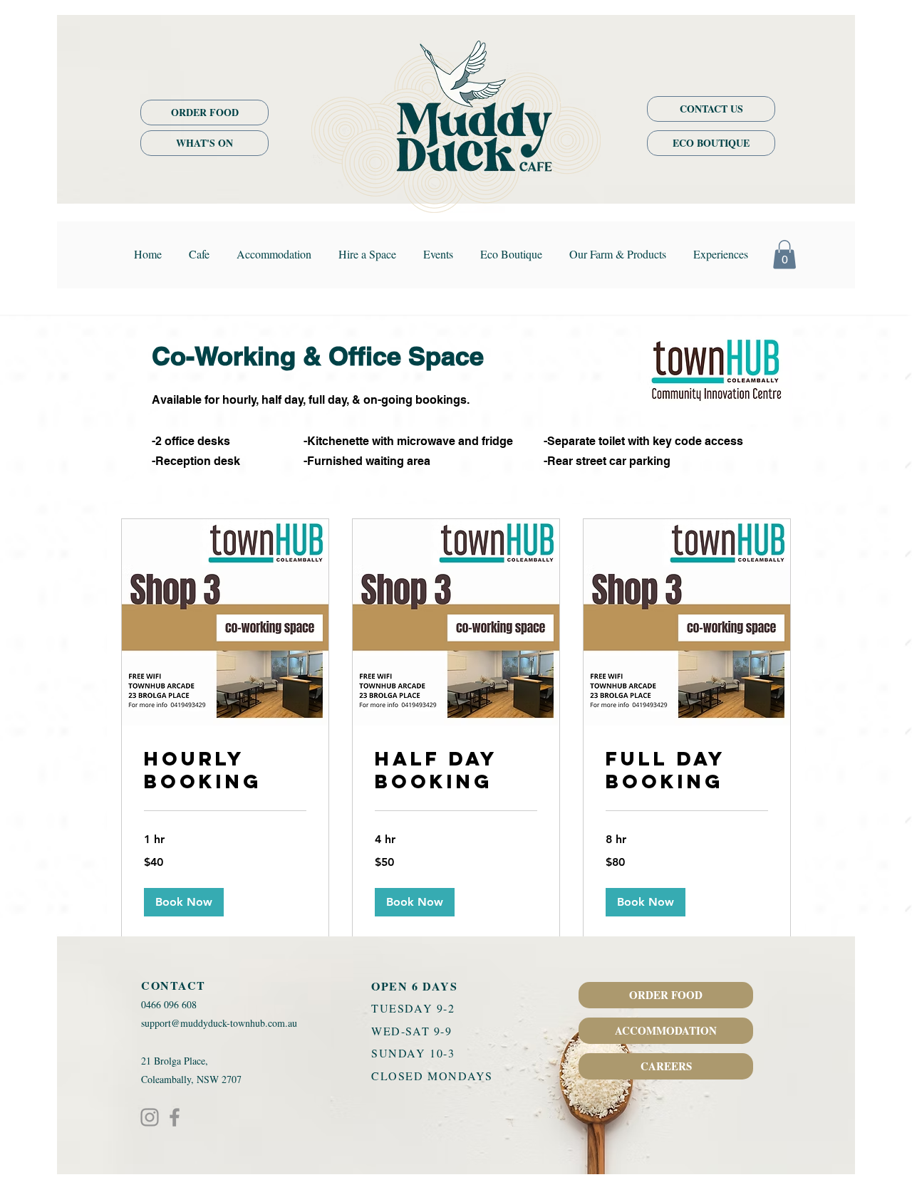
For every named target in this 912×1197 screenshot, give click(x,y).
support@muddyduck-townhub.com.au (219, 1023)
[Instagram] (150, 1117)
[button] (784, 254)
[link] (225, 770)
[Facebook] (174, 1117)
